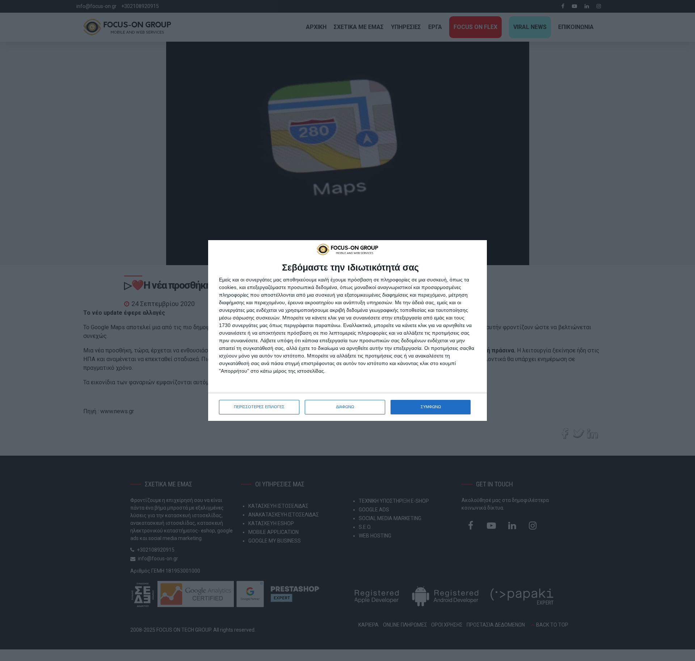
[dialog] (347, 330)
